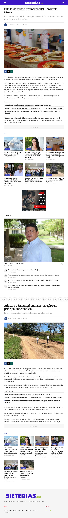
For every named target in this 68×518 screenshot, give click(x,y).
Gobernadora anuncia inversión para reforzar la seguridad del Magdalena (55, 180)
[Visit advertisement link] (34, 200)
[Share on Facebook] (5, 71)
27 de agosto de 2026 (9, 185)
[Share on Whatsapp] (11, 71)
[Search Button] (63, 2)
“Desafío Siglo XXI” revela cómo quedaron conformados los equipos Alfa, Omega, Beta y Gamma (33, 275)
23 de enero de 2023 (22, 24)
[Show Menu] (5, 2)
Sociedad (28, 510)
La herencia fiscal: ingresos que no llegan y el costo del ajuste (24, 270)
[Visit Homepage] (34, 2)
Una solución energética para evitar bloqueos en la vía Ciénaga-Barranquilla (28, 105)
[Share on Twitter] (8, 71)
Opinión (6, 512)
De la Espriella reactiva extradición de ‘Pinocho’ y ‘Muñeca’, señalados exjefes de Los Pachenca (33, 280)
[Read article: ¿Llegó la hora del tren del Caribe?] (34, 240)
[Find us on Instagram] (50, 511)
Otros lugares (13, 510)
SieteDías (12, 24)
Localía (8, 148)
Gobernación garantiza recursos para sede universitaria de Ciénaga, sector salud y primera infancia (42, 451)
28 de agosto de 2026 (9, 157)
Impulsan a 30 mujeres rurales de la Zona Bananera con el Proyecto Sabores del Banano (34, 180)
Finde (34, 510)
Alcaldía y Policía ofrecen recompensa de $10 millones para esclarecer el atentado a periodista (33, 108)
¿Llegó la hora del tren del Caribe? (14, 263)
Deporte (21, 510)
